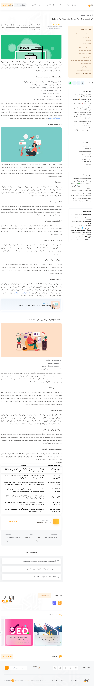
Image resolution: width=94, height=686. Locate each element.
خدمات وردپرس (13, 5)
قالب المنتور (88, 156)
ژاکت (60, 5)
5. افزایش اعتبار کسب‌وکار (84, 50)
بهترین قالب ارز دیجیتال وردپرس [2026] (81, 196)
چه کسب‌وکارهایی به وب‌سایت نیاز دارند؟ (81, 60)
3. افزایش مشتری (86, 44)
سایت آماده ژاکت (54, 118)
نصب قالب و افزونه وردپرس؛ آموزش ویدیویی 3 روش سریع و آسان (82, 113)
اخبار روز (24, 5)
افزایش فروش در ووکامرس (21, 293)
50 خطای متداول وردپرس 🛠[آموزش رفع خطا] (81, 131)
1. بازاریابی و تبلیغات (86, 37)
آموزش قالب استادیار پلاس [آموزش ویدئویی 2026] (82, 122)
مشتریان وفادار (73, 680)
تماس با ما (54, 680)
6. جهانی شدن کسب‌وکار (85, 54)
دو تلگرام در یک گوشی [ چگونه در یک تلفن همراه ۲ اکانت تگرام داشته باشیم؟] (81, 109)
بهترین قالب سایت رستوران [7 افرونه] (82, 181)
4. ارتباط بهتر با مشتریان (85, 47)
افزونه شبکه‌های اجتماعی (85, 151)
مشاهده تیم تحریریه (44, 595)
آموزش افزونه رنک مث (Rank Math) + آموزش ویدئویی (82, 118)
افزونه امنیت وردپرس (86, 154)
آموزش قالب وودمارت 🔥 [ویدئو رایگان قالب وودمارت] (81, 100)
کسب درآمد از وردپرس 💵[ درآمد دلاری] (81, 183)
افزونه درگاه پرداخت (86, 149)
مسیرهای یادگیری (37, 5)
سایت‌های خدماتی (86, 67)
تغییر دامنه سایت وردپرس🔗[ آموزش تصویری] (81, 187)
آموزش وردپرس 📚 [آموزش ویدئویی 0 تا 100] (81, 104)
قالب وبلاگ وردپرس (86, 162)
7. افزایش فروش (87, 57)
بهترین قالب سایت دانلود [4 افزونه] (82, 178)
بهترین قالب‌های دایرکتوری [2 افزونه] (82, 193)
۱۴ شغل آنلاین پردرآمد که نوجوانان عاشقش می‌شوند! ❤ (82, 96)
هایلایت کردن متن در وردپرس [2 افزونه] (81, 190)
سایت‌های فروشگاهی (85, 63)
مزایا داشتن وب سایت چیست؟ (83, 34)
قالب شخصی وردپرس (86, 159)
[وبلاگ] (92, 15)
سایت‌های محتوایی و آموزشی (83, 73)
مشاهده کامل (13, 521)
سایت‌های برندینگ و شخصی (84, 70)
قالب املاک (88, 164)
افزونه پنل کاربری (87, 146)
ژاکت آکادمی (50, 5)
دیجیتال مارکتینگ (71, 5)
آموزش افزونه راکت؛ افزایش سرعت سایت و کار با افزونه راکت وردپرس (81, 232)
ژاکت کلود (27, 680)
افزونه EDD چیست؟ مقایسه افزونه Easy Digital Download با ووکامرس (81, 217)
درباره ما (63, 680)
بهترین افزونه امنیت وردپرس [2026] (82, 201)
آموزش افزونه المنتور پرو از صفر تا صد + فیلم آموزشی (81, 127)
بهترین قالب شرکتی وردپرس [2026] (82, 198)
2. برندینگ (88, 40)
